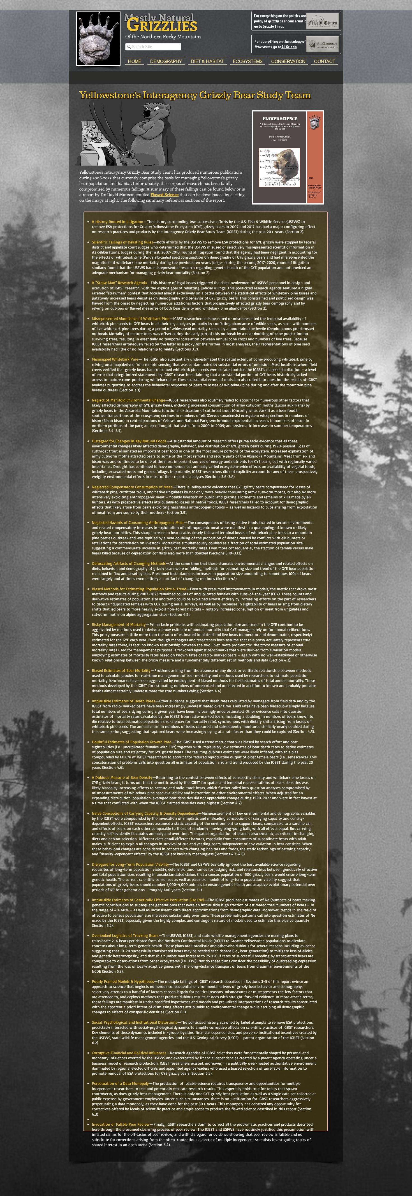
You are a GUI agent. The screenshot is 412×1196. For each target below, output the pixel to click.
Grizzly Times (273, 26)
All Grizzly (289, 46)
